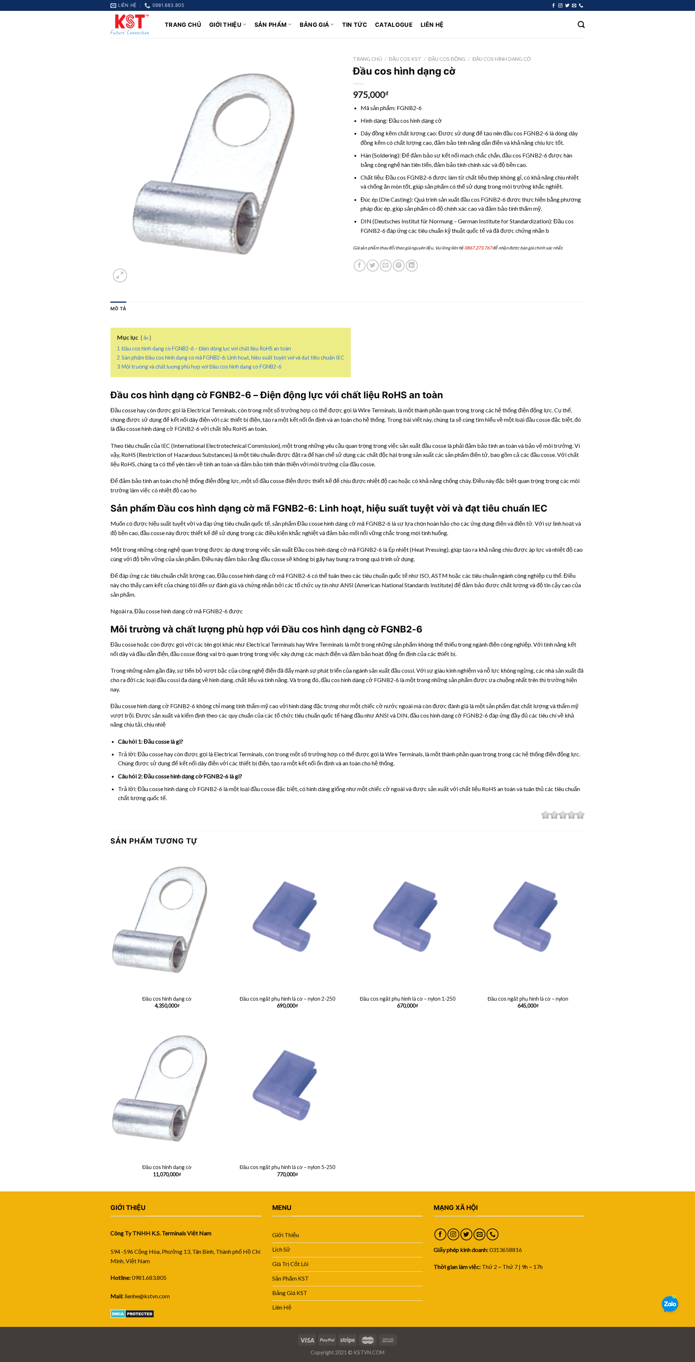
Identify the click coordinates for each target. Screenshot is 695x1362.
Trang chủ (367, 59)
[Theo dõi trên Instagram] (560, 5)
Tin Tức (354, 24)
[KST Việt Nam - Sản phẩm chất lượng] (132, 24)
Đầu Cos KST (405, 59)
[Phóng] (120, 276)
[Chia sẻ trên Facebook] (360, 266)
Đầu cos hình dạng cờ (501, 59)
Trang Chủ (183, 24)
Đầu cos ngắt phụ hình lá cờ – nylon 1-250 (407, 999)
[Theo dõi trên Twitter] (567, 5)
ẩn (145, 338)
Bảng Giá (314, 24)
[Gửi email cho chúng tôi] (574, 5)
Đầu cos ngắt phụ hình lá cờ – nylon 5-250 (287, 1167)
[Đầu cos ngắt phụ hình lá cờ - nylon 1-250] (407, 922)
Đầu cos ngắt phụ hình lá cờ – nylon (528, 999)
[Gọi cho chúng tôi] (581, 5)
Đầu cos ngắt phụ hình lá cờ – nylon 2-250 (287, 999)
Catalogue (394, 24)
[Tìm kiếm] (581, 24)
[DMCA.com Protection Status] (132, 1313)
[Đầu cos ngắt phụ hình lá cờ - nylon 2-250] (287, 922)
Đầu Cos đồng (447, 59)
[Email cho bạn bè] (386, 266)
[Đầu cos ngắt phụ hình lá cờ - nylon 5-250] (287, 1091)
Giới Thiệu (225, 24)
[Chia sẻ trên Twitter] (373, 266)
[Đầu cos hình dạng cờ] (167, 922)
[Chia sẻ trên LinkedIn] (412, 266)
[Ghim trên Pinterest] (399, 266)
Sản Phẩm (270, 24)
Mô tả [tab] (118, 308)
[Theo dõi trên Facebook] (553, 5)
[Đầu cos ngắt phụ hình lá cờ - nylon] (528, 922)
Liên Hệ (432, 24)
